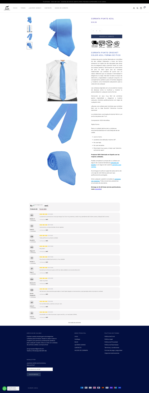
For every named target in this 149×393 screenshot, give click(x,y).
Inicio (76, 336)
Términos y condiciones (112, 347)
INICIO (15, 8)
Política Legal (109, 339)
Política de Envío (110, 336)
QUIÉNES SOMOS (80, 345)
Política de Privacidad (111, 342)
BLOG (76, 342)
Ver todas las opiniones (74, 322)
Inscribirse (33, 374)
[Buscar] (137, 8)
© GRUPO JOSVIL (33, 388)
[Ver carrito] (141, 8)
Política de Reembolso (111, 345)
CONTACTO (48, 8)
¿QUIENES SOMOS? (35, 8)
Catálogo (77, 339)
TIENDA (23, 8)
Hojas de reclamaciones (112, 353)
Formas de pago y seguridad (113, 350)
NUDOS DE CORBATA (61, 8)
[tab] (33, 209)
